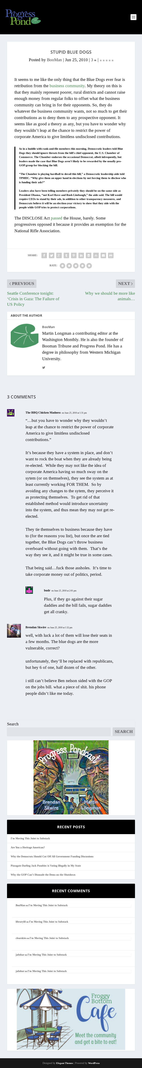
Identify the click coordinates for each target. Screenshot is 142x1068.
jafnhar (20, 954)
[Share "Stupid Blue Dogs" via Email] (103, 255)
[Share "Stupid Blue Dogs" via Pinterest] (73, 255)
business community (67, 85)
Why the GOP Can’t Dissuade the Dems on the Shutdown (43, 874)
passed (56, 218)
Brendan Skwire (36, 627)
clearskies (21, 938)
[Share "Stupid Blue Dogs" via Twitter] (51, 255)
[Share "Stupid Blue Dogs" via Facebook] (44, 255)
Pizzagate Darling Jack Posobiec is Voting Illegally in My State (46, 865)
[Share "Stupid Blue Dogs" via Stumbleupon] (96, 255)
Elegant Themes (64, 1063)
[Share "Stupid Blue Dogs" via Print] (110, 255)
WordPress (94, 1063)
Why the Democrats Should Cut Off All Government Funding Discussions (52, 856)
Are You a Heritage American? (28, 847)
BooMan (54, 60)
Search (13, 724)
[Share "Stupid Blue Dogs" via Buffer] (88, 255)
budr (47, 590)
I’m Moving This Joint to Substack (30, 838)
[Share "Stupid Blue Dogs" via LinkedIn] (81, 255)
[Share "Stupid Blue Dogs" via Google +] (59, 255)
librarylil (21, 921)
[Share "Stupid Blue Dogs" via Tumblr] (66, 255)
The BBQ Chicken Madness (43, 412)
